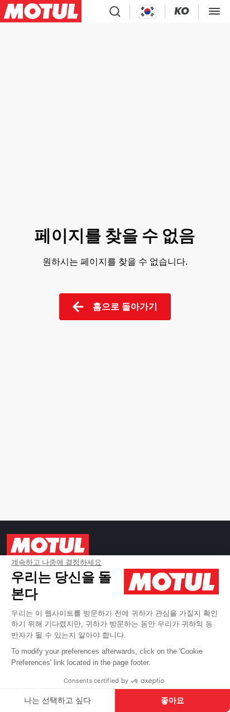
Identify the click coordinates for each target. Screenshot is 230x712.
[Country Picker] (147, 11)
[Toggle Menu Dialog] (214, 11)
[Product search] (115, 11)
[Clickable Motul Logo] (41, 11)
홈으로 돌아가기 (125, 306)
